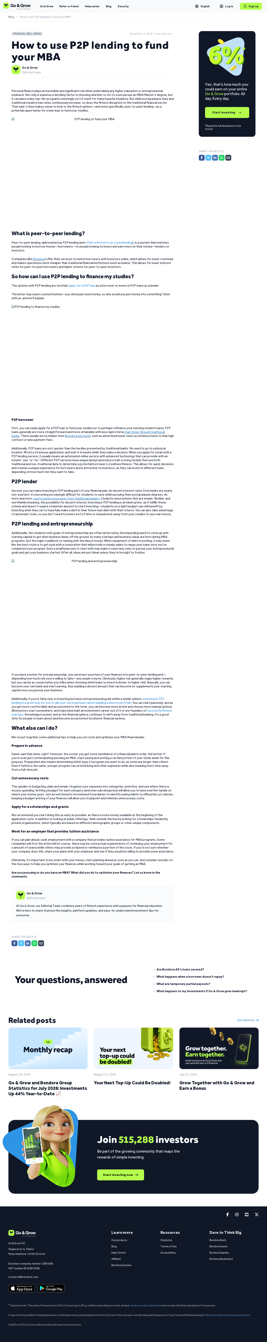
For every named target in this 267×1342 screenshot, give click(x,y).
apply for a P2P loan (82, 285)
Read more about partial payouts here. (227, 1315)
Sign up (254, 6)
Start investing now (118, 1175)
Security (123, 6)
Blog (108, 6)
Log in (229, 6)
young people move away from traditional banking (66, 498)
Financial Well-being (27, 33)
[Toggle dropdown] (197, 6)
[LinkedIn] (28, 943)
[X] (21, 943)
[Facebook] (14, 943)
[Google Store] (51, 1288)
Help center (92, 6)
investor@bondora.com (23, 1276)
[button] (202, 969)
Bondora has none (78, 436)
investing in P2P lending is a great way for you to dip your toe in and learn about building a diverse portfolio (88, 701)
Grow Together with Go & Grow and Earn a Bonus (216, 1085)
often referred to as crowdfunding (109, 242)
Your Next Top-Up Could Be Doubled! (132, 1082)
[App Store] (21, 1288)
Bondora (39, 259)
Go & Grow (46, 6)
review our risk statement (145, 1305)
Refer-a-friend (69, 6)
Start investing (223, 112)
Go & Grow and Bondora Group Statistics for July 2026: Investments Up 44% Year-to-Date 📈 (47, 1088)
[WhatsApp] (34, 943)
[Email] (41, 943)
